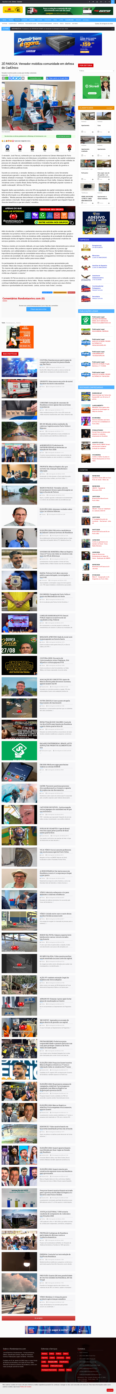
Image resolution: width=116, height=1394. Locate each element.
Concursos (47, 20)
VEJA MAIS (39, 1318)
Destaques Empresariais (45, 23)
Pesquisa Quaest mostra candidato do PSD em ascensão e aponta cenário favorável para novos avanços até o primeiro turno (54, 1098)
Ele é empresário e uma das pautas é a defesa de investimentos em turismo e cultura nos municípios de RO (56, 627)
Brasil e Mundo (45, 835)
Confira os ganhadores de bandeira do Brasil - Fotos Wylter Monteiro (100, 544)
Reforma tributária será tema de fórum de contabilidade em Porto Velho (101, 422)
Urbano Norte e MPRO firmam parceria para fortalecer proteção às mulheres (101, 446)
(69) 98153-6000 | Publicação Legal (89, 1365)
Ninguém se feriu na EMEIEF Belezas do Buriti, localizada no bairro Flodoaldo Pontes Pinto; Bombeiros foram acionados (53, 859)
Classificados (13, 23)
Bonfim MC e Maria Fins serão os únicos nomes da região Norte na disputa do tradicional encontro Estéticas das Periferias (55, 372)
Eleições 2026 (69, 20)
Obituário (75, 23)
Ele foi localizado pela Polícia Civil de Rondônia (53, 602)
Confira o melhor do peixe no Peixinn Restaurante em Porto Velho (101, 459)
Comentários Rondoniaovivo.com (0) (24, 298)
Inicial (4, 20)
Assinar (19, 2)
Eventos (55, 23)
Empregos (21, 23)
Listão (61, 20)
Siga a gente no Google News (58, 78)
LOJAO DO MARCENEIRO (99, 257)
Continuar (110, 1390)
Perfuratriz (84, 173)
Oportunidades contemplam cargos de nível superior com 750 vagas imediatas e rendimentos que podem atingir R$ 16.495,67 (55, 585)
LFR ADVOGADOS (97, 247)
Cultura (39, 20)
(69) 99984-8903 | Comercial (87, 1362)
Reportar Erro (71, 292)
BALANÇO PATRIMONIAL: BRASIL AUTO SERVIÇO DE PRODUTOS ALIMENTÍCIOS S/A (101, 321)
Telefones (84, 193)
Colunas (43, 514)
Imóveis (83, 121)
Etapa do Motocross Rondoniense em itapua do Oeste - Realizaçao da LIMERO (101, 556)
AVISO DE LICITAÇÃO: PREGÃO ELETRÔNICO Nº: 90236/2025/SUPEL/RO (101, 343)
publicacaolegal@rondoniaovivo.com (90, 1374)
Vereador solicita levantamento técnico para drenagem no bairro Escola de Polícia (49, 29)
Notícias (4, 23)
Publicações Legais (30, 23)
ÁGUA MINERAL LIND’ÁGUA (100, 331)
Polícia (11, 20)
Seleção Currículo (97, 290)
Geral (55, 20)
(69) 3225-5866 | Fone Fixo (87, 1356)
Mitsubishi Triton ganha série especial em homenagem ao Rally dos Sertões (100, 409)
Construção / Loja (87, 169)
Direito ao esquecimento (60, 292)
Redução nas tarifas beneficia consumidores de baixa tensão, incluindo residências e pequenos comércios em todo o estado (56, 734)
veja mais (109, 108)
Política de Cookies (25, 1387)
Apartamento (85, 125)
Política (17, 20)
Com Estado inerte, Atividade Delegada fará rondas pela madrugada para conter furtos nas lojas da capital (55, 1055)
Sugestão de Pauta (47, 292)
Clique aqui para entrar (38, 309)
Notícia (18, 323)
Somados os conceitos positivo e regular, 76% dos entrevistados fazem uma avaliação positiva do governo (55, 691)
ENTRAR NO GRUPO (64, 136)
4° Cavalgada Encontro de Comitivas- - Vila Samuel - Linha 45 (101, 521)
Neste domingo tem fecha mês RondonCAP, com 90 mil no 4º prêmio (101, 397)
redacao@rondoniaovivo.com (88, 1368)
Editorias (86, 20)
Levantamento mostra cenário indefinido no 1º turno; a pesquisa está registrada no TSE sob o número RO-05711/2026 (56, 1117)
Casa (99, 125)
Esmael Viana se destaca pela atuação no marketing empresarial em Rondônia (101, 434)
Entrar (14, 2)
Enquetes (68, 23)
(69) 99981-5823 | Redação (87, 1359)
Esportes (32, 20)
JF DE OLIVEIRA (97, 279)
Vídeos (62, 23)
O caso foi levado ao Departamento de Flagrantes (55, 1028)
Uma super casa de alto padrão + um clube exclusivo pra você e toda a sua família (103, 177)
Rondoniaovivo (10, 323)
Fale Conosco (83, 1352)
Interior (24, 20)
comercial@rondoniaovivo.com (88, 1371)
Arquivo (78, 20)
